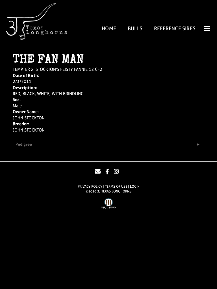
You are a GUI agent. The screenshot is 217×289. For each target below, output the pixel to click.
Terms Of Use (116, 186)
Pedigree (24, 144)
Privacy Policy (90, 186)
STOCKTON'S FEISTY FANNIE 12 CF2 (69, 69)
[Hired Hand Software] (108, 204)
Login (135, 186)
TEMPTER (21, 69)
